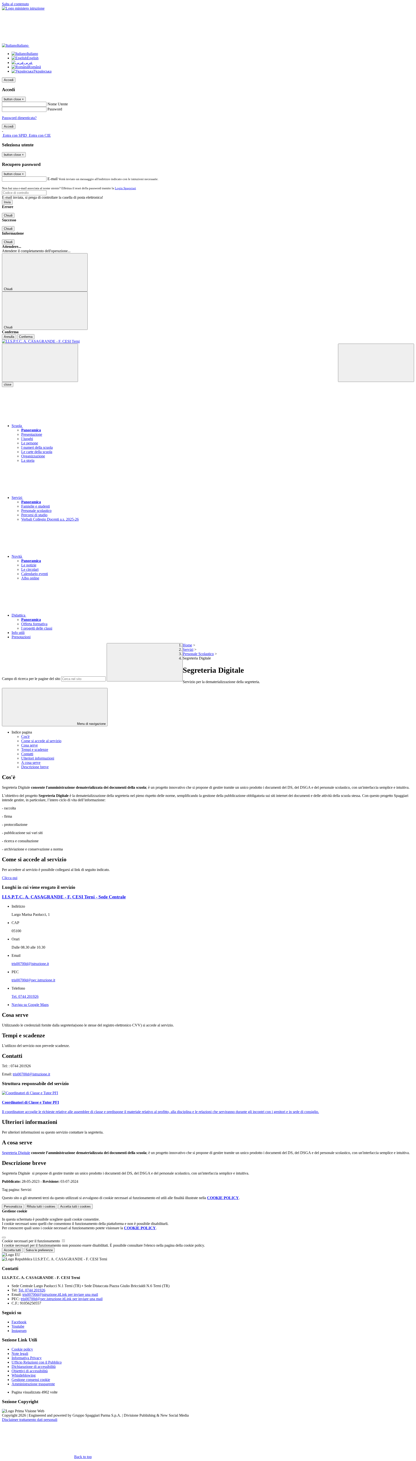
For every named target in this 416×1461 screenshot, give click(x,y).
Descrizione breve (35, 767)
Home (187, 645)
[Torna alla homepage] (208, 341)
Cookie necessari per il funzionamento (31, 1241)
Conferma (25, 337)
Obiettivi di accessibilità (30, 1371)
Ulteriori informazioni (37, 758)
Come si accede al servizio (41, 741)
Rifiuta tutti (41, 1206)
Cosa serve (29, 745)
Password (54, 109)
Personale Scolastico (198, 654)
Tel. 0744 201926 (25, 996)
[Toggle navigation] (40, 363)
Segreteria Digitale (16, 1153)
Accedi (8, 80)
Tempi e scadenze (34, 749)
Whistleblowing (24, 1375)
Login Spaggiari (125, 188)
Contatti (27, 754)
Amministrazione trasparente (33, 1384)
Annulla (9, 337)
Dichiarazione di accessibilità (34, 1367)
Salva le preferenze (39, 1250)
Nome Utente (57, 104)
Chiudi (8, 215)
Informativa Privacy (27, 1358)
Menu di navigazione (91, 724)
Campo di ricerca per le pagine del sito (31, 679)
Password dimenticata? (19, 118)
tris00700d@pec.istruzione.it (33, 980)
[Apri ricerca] (376, 363)
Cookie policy (22, 1349)
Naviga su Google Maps (30, 1005)
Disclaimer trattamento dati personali (29, 1420)
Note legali (20, 1354)
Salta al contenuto (15, 4)
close (7, 384)
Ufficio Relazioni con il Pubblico (37, 1362)
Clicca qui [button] (9, 878)
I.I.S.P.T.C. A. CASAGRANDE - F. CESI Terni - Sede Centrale (64, 896)
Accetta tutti (75, 1206)
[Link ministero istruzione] (23, 8)
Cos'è (25, 736)
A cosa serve (30, 763)
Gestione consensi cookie (31, 1380)
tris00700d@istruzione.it (30, 964)
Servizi (188, 649)
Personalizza (13, 1206)
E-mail (52, 179)
